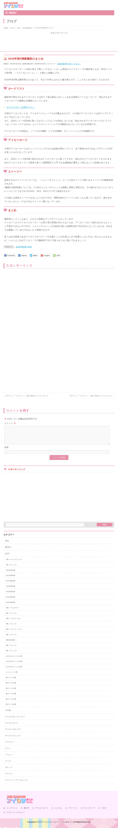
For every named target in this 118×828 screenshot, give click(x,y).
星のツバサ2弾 (11, 683)
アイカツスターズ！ (13, 729)
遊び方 (26, 808)
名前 (6, 447)
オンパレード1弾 (12, 672)
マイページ (73, 808)
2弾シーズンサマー (12, 608)
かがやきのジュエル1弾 (14, 656)
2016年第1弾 (10, 586)
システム (58, 808)
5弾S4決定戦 (10, 640)
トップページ (11, 808)
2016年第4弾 (62, 64)
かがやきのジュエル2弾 (14, 661)
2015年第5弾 (10, 575)
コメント (10, 423)
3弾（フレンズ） (12, 624)
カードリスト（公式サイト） (21, 107)
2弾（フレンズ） (12, 613)
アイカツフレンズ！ (13, 736)
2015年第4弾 (10, 570)
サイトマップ (89, 808)
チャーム (8, 774)
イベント (8, 755)
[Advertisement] (59, 43)
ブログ (104, 808)
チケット (8, 767)
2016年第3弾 (10, 597)
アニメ (8, 748)
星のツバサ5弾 (11, 699)
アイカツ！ (76, 64)
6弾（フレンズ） (12, 651)
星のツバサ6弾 (11, 704)
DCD (69, 64)
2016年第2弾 (10, 591)
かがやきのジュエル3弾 (14, 667)
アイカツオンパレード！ (15, 717)
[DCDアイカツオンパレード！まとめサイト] (14, 5)
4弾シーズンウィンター (14, 629)
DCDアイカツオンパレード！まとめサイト (55, 822)
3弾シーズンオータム (13, 618)
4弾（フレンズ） (12, 634)
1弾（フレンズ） (12, 565)
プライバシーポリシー (15, 812)
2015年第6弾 (10, 581)
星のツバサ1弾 (11, 677)
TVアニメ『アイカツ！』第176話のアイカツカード (26, 396)
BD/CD (8, 547)
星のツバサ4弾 (11, 694)
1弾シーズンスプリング (14, 559)
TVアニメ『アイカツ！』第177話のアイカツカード (92, 396)
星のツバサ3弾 (11, 688)
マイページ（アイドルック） (17, 780)
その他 (8, 710)
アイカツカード (11, 723)
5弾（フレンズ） (12, 645)
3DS (7, 541)
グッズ (8, 761)
